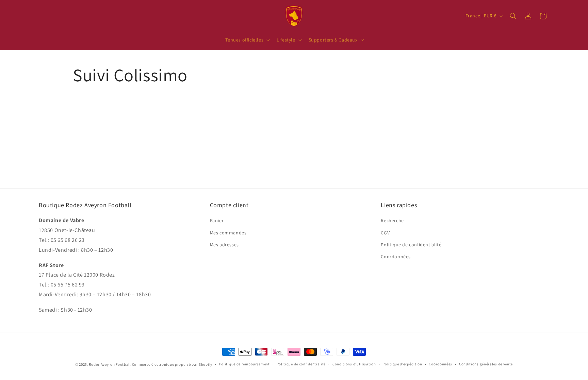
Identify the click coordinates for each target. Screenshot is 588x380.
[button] (247, 40)
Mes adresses (224, 245)
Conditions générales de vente (486, 364)
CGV (385, 233)
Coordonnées (396, 256)
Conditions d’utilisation (354, 364)
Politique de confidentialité (411, 245)
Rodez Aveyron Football (110, 364)
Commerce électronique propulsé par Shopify (172, 364)
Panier (217, 220)
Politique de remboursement (244, 364)
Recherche (392, 220)
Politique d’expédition (402, 364)
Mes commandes (228, 233)
